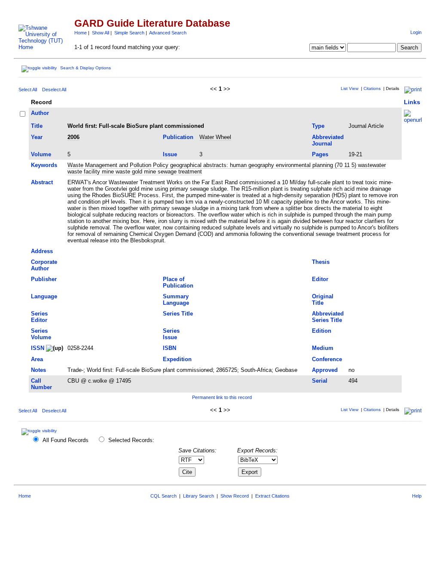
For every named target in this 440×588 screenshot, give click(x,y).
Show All (100, 32)
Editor (320, 279)
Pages (320, 154)
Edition (321, 331)
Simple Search (129, 32)
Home (80, 32)
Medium (322, 348)
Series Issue (171, 334)
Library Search (198, 495)
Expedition (177, 359)
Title (37, 126)
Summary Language (176, 299)
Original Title (322, 299)
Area (37, 359)
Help (417, 495)
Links (412, 102)
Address (42, 251)
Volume (41, 154)
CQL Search (163, 495)
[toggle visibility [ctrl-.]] (40, 430)
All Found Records (66, 440)
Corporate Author (44, 265)
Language (44, 296)
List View (349, 88)
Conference (327, 359)
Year (37, 137)
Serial (319, 381)
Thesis (321, 262)
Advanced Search (167, 32)
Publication (178, 137)
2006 (73, 137)
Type (318, 126)
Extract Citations (272, 495)
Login (416, 32)
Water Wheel (215, 137)
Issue (170, 154)
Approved (325, 370)
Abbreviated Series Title (328, 316)
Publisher (44, 279)
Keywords (44, 165)
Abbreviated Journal (328, 140)
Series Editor (39, 316)
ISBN (169, 348)
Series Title (178, 313)
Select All (27, 89)
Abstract (42, 182)
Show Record (234, 495)
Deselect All (54, 89)
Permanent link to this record (222, 397)
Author (40, 113)
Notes (38, 370)
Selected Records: (131, 440)
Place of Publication (178, 282)
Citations (372, 88)
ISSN (37, 348)
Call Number (41, 384)
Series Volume (41, 334)
